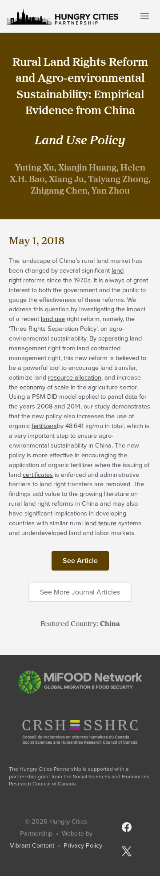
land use (53, 318)
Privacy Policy (83, 845)
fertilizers (44, 425)
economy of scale (44, 387)
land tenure (100, 522)
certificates (38, 474)
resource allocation (74, 377)
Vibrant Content (32, 845)
